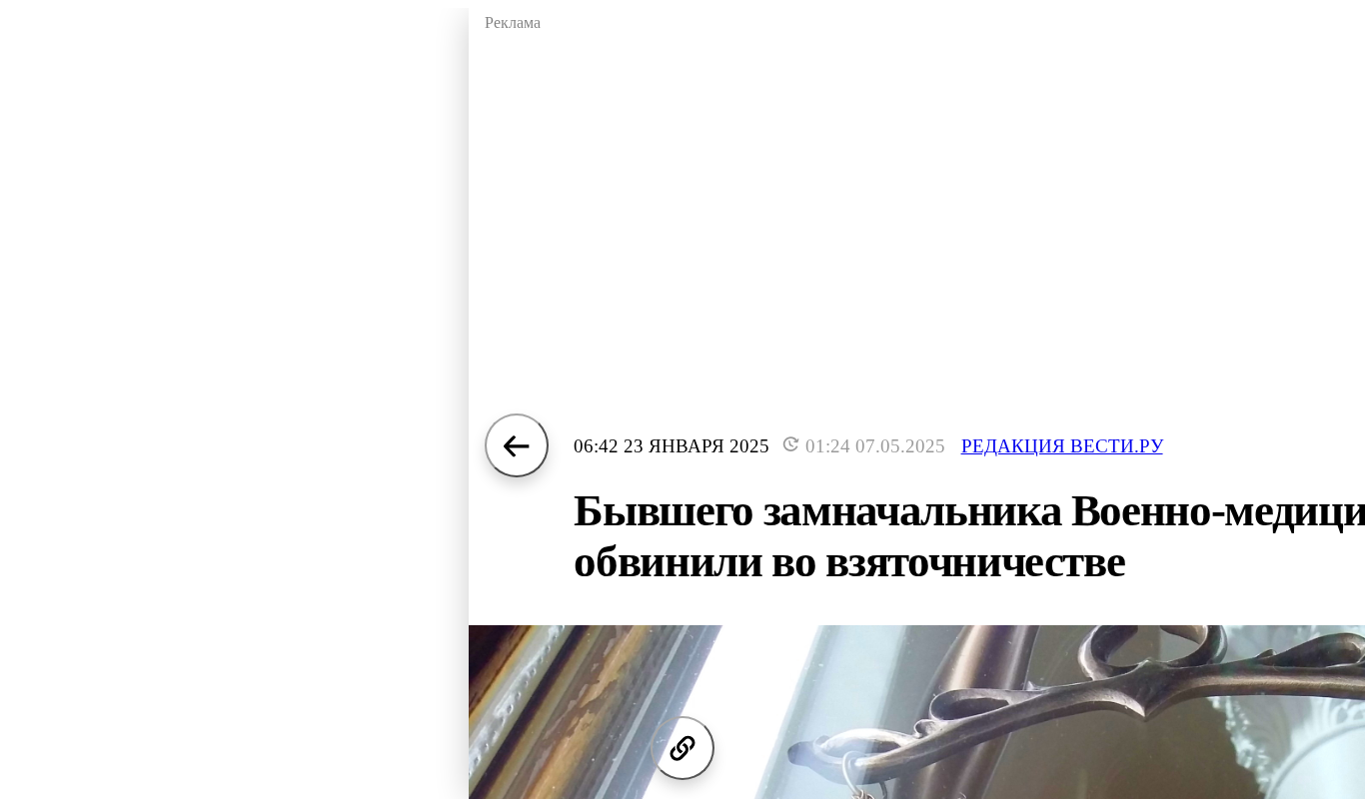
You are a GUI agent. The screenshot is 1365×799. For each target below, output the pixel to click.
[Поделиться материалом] (682, 748)
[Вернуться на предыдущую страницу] (517, 445)
